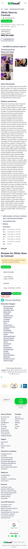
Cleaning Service (8, 315)
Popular (3, 370)
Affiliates (17, 422)
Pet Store (6, 345)
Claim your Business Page (8, 491)
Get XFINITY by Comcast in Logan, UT (14, 46)
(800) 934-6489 (9, 272)
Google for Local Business (8, 479)
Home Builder (7, 330)
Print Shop (6, 353)
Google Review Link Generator (10, 512)
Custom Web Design (7, 457)
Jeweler (5, 334)
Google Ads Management (8, 463)
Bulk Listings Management (9, 493)
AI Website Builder (6, 436)
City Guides (4, 498)
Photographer (7, 347)
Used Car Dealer (8, 360)
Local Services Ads (6, 465)
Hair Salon (6, 329)
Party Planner (7, 344)
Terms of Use (21, 542)
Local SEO (4, 456)
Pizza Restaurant (8, 349)
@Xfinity (5, 224)
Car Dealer (6, 314)
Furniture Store (7, 325)
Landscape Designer (9, 336)
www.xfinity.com (8, 39)
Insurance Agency (8, 332)
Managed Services (6, 454)
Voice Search (4, 481)
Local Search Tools (6, 504)
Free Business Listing (21, 401)
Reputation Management (8, 461)
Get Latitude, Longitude (8, 514)
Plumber (5, 351)
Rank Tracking (5, 432)
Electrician (6, 321)
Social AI (3, 428)
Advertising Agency (9, 306)
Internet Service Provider (17, 9)
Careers (17, 421)
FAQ (2, 444)
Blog (16, 428)
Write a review (7, 21)
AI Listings (4, 426)
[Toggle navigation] (25, 3)
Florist (5, 323)
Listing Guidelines (6, 494)
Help (16, 424)
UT (2, 9)
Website (6, 283)
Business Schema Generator (9, 508)
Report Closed (5, 296)
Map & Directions (6, 293)
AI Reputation (5, 430)
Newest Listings (5, 496)
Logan (6, 9)
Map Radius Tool (6, 506)
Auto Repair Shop (8, 310)
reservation (6, 227)
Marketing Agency (8, 340)
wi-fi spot (16, 216)
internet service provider (15, 218)
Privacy (15, 542)
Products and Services (9, 49)
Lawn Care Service (8, 338)
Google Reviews (5, 475)
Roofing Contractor (9, 359)
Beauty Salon (7, 312)
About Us (17, 417)
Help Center (4, 442)
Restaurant (6, 357)
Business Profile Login (7, 489)
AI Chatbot (4, 469)
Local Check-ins (5, 434)
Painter (5, 342)
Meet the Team (19, 419)
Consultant (6, 319)
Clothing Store (7, 317)
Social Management (7, 459)
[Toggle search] (2, 3)
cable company (7, 216)
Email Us (7, 399)
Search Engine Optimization (9, 467)
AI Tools (3, 424)
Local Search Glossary (7, 516)
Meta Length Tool (6, 510)
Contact (17, 426)
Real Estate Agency (8, 355)
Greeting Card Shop (9, 327)
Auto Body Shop (8, 308)
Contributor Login (6, 487)
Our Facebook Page (9, 221)
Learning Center (5, 518)
